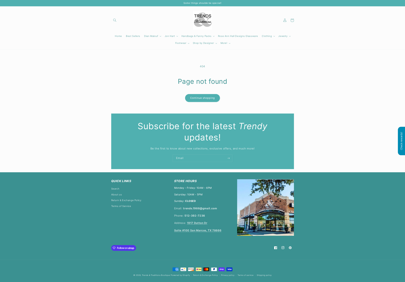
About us (116, 194)
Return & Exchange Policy (126, 200)
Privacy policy (227, 275)
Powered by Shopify (180, 275)
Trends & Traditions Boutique (156, 275)
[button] (114, 20)
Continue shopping (202, 97)
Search (115, 188)
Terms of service (246, 275)
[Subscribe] (228, 158)
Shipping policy (264, 275)
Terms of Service (121, 206)
